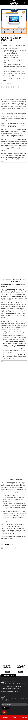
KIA (9, 35)
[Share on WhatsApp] (2, 87)
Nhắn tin (5, 717)
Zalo (14, 717)
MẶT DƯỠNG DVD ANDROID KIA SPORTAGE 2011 (21, 666)
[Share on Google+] (15, 87)
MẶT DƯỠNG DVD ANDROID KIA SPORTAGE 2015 (7, 666)
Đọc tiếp (7, 671)
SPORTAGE (13, 35)
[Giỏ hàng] (25, 3)
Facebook (24, 717)
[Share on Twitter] (7, 87)
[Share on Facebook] (5, 87)
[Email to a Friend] (10, 87)
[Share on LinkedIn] (17, 87)
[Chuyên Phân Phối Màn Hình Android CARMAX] (14, 2)
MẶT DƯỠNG (4, 35)
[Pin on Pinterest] (12, 87)
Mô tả (2, 96)
